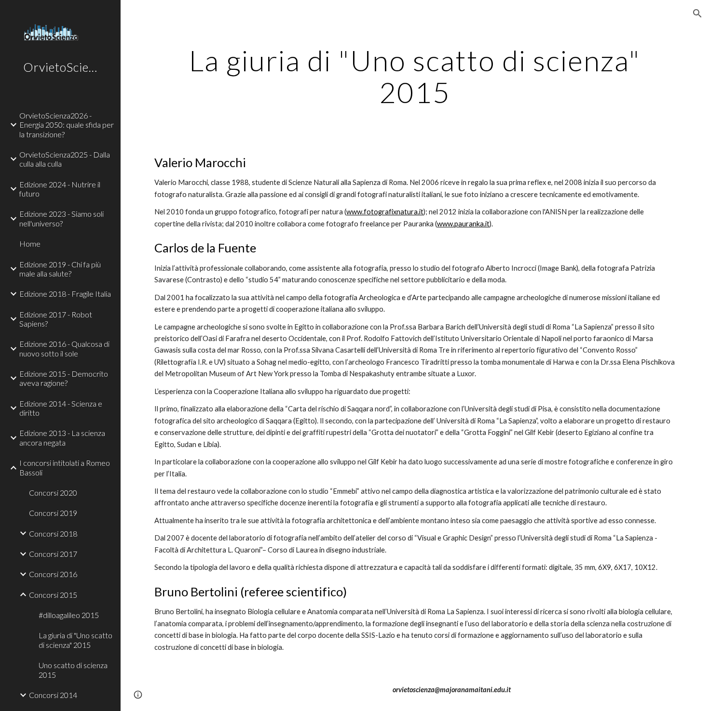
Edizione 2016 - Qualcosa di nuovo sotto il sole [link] (64, 348)
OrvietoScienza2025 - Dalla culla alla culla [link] (64, 159)
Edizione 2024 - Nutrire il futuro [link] (59, 189)
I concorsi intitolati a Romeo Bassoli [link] (64, 467)
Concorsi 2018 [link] (53, 533)
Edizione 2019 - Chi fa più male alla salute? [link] (60, 269)
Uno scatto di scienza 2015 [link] (73, 669)
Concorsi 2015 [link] (53, 594)
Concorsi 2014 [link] (53, 694)
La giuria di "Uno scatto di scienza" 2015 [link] (75, 640)
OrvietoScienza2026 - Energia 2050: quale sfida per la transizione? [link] (66, 125)
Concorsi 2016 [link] (53, 574)
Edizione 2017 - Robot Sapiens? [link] (55, 319)
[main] (414, 76)
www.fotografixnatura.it (384, 212)
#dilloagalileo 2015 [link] (69, 614)
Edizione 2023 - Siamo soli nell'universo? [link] (61, 218)
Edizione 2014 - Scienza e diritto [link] (60, 408)
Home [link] (30, 243)
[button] (697, 13)
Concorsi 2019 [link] (53, 512)
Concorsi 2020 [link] (53, 492)
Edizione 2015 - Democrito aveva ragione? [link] (63, 378)
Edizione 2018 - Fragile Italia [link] (65, 293)
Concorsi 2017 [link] (53, 553)
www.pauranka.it (463, 224)
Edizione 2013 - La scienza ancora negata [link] (62, 437)
